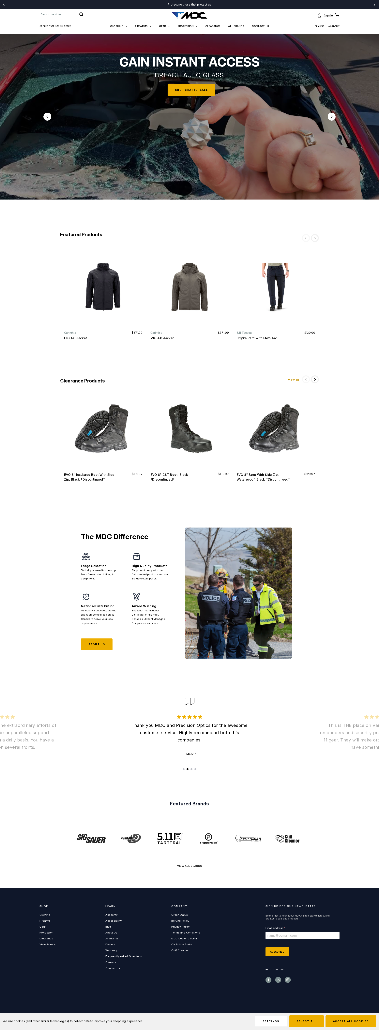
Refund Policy (180, 920)
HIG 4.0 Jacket (75, 338)
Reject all (306, 1021)
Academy (334, 26)
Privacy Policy (180, 926)
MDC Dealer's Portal (184, 938)
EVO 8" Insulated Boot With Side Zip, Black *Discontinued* (89, 477)
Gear (162, 26)
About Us (111, 932)
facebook (268, 980)
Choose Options (103, 287)
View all (293, 379)
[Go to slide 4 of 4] (195, 769)
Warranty (111, 950)
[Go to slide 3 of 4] (191, 769)
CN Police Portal (181, 944)
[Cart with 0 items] (337, 15)
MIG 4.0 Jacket (162, 338)
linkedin (278, 980)
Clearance (212, 26)
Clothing (116, 26)
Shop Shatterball (184, 89)
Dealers (320, 26)
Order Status (179, 914)
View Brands (47, 944)
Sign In (328, 15)
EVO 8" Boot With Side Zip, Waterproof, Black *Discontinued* (263, 477)
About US (96, 644)
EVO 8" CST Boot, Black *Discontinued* (169, 477)
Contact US (260, 26)
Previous (47, 117)
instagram (288, 980)
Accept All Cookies (351, 1021)
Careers (110, 962)
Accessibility (113, 920)
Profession (186, 26)
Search (81, 14)
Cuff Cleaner (179, 950)
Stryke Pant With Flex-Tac (257, 338)
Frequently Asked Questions (123, 956)
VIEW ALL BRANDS (189, 865)
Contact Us (112, 968)
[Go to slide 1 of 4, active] (184, 769)
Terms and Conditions (185, 932)
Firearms (141, 26)
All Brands (236, 26)
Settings (271, 1021)
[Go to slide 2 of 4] (188, 769)
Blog (108, 926)
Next (332, 117)
